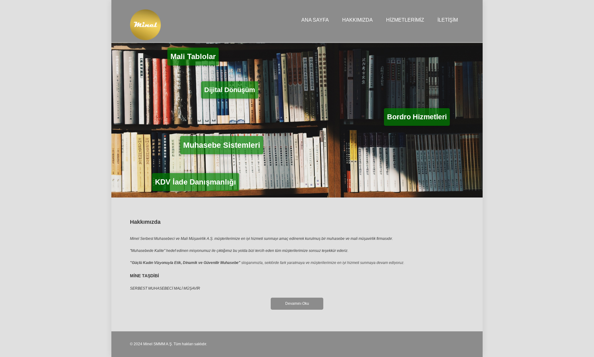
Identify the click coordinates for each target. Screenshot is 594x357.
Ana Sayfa (315, 20)
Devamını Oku (297, 303)
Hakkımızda (357, 20)
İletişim (447, 20)
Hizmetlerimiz (405, 20)
